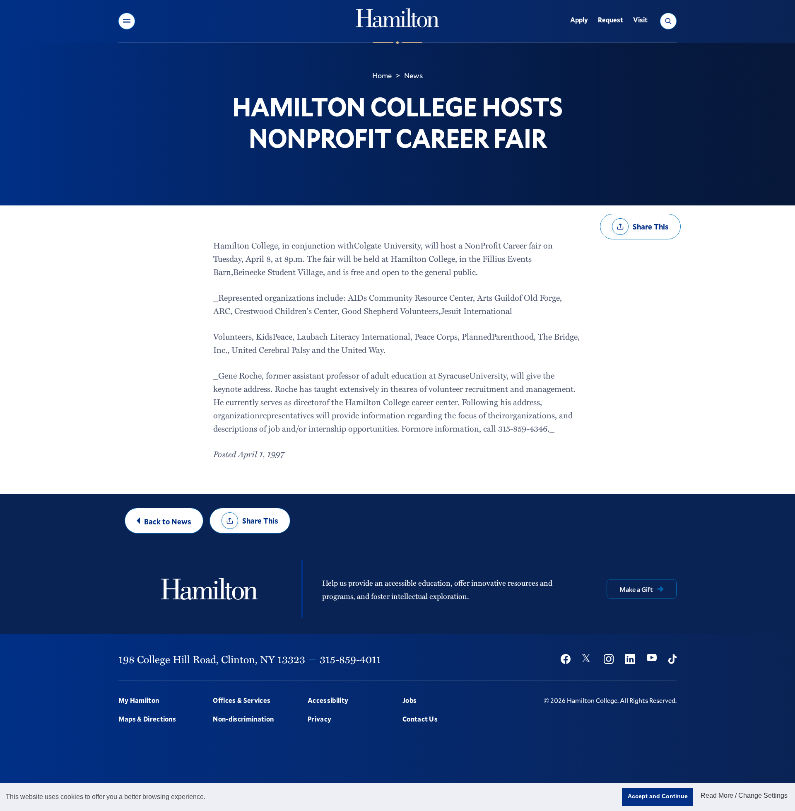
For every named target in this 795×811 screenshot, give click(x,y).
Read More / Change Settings (744, 795)
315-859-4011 (350, 659)
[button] (126, 21)
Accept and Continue (658, 796)
